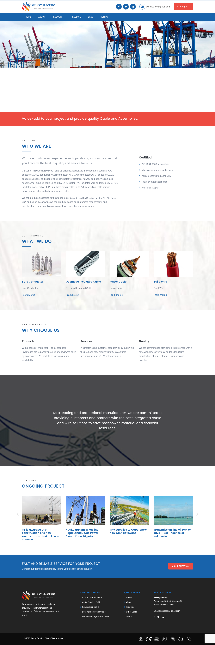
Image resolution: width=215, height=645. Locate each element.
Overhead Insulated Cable (83, 282)
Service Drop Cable (90, 606)
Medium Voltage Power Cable (95, 616)
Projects (76, 16)
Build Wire (160, 282)
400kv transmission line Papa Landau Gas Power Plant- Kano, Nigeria (82, 533)
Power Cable (118, 282)
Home (28, 16)
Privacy (48, 638)
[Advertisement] (107, 89)
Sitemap (54, 638)
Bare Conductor (32, 282)
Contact (105, 16)
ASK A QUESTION (180, 566)
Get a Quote (183, 6)
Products (57, 16)
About (41, 16)
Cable (60, 638)
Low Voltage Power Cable (93, 611)
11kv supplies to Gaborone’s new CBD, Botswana (128, 532)
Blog (90, 16)
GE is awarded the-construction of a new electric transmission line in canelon (40, 535)
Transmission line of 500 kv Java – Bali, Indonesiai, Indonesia (172, 533)
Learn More (28, 294)
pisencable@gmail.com (158, 6)
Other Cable (131, 611)
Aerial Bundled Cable (91, 602)
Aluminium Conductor (92, 597)
